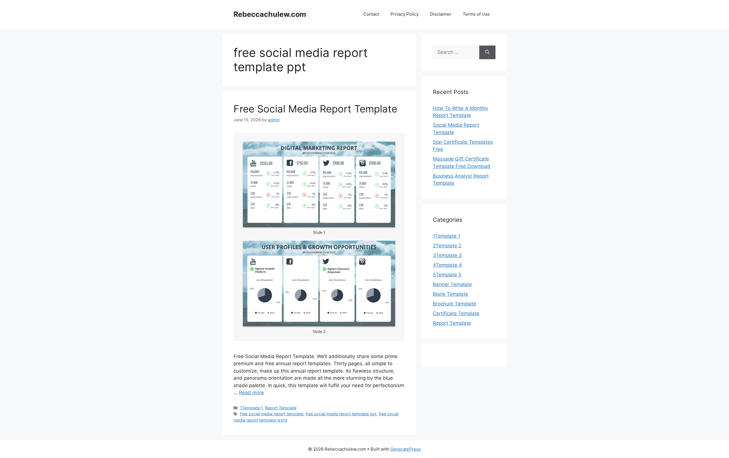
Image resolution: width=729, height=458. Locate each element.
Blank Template (450, 294)
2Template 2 (447, 245)
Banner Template (452, 284)
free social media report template (271, 413)
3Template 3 (447, 255)
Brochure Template (454, 304)
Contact (371, 14)
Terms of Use (476, 14)
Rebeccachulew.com (270, 14)
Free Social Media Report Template (315, 109)
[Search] (487, 52)
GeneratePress (405, 449)
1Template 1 (251, 407)
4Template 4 (447, 265)
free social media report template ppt (341, 413)
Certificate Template (456, 313)
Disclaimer (440, 14)
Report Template (280, 407)
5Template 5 (447, 275)
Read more (251, 392)
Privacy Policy (404, 14)
